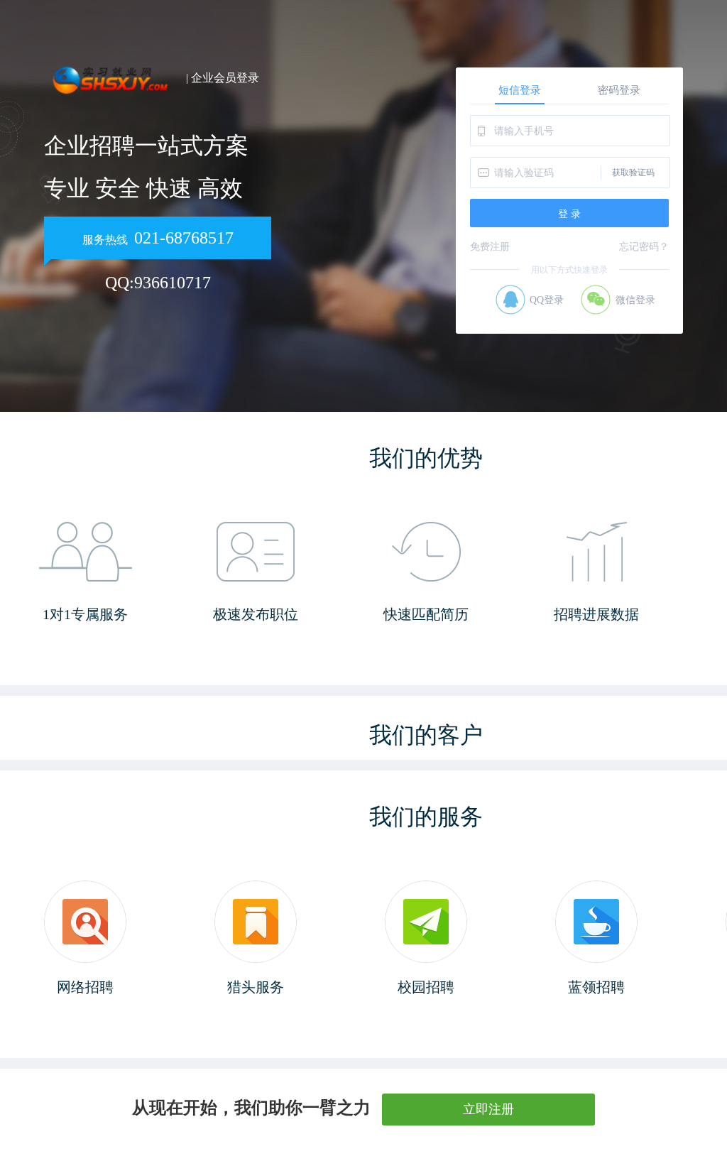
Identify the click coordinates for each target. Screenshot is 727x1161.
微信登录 (635, 300)
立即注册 (488, 1109)
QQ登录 (547, 300)
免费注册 (490, 246)
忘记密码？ (644, 246)
